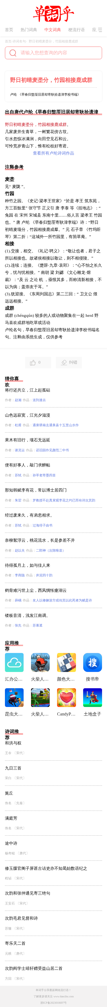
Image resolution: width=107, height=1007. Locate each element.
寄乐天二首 (15, 943)
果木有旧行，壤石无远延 (27, 440)
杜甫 (18, 425)
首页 (9, 30)
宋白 (8, 778)
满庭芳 (11, 818)
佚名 (8, 803)
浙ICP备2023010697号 (53, 1002)
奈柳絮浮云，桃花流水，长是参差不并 (40, 540)
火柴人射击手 (40, 679)
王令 (8, 753)
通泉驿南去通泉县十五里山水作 (56, 425)
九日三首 (13, 768)
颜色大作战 (66, 679)
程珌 (8, 878)
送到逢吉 (39, 400)
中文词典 (52, 30)
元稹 (8, 953)
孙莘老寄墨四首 (44, 475)
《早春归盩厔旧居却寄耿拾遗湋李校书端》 (49, 94)
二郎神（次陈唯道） (51, 550)
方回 (8, 979)
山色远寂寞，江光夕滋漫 (27, 415)
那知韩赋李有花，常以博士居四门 (36, 490)
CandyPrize (66, 714)
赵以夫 (20, 550)
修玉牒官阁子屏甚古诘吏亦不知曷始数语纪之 (46, 868)
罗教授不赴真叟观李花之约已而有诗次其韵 (64, 500)
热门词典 (29, 30)
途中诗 (11, 843)
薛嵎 (18, 600)
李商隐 (20, 575)
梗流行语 (76, 30)
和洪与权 (13, 743)
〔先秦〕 (19, 803)
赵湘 (18, 400)
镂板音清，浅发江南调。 (27, 615)
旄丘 (9, 793)
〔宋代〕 (19, 753)
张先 (18, 625)
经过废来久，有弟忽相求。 (29, 515)
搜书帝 (92, 679)
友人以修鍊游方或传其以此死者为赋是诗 (62, 600)
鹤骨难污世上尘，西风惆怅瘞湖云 (36, 590)
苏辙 (8, 928)
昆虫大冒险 (14, 714)
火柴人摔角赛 (40, 714)
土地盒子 (92, 714)
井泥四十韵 (44, 575)
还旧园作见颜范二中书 (52, 450)
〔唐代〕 (22, 853)
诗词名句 (19, 41)
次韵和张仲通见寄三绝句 (27, 893)
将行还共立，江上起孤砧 (27, 390)
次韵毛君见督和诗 (21, 918)
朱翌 (18, 500)
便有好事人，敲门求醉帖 (27, 465)
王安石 (10, 903)
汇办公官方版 (14, 679)
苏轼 (18, 475)
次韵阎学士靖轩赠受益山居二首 (34, 968)
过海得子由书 (42, 525)
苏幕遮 (38, 625)
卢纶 (13, 94)
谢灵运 (20, 450)
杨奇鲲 (10, 853)
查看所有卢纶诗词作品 (53, 153)
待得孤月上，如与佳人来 (27, 565)
